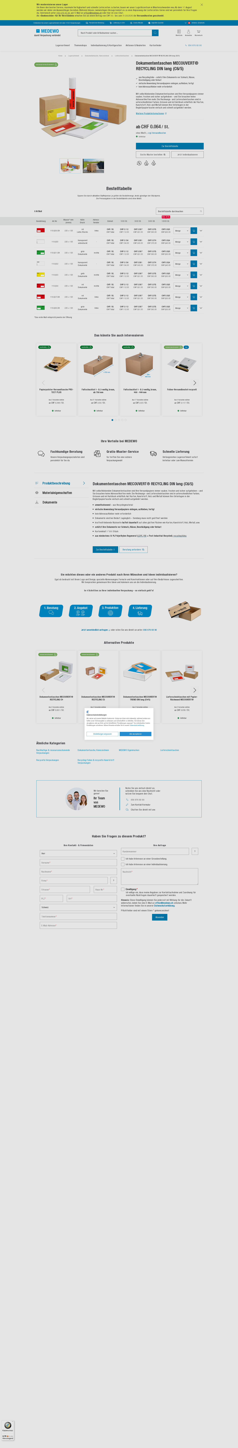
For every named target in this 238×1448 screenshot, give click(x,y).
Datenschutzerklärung (137, 725)
